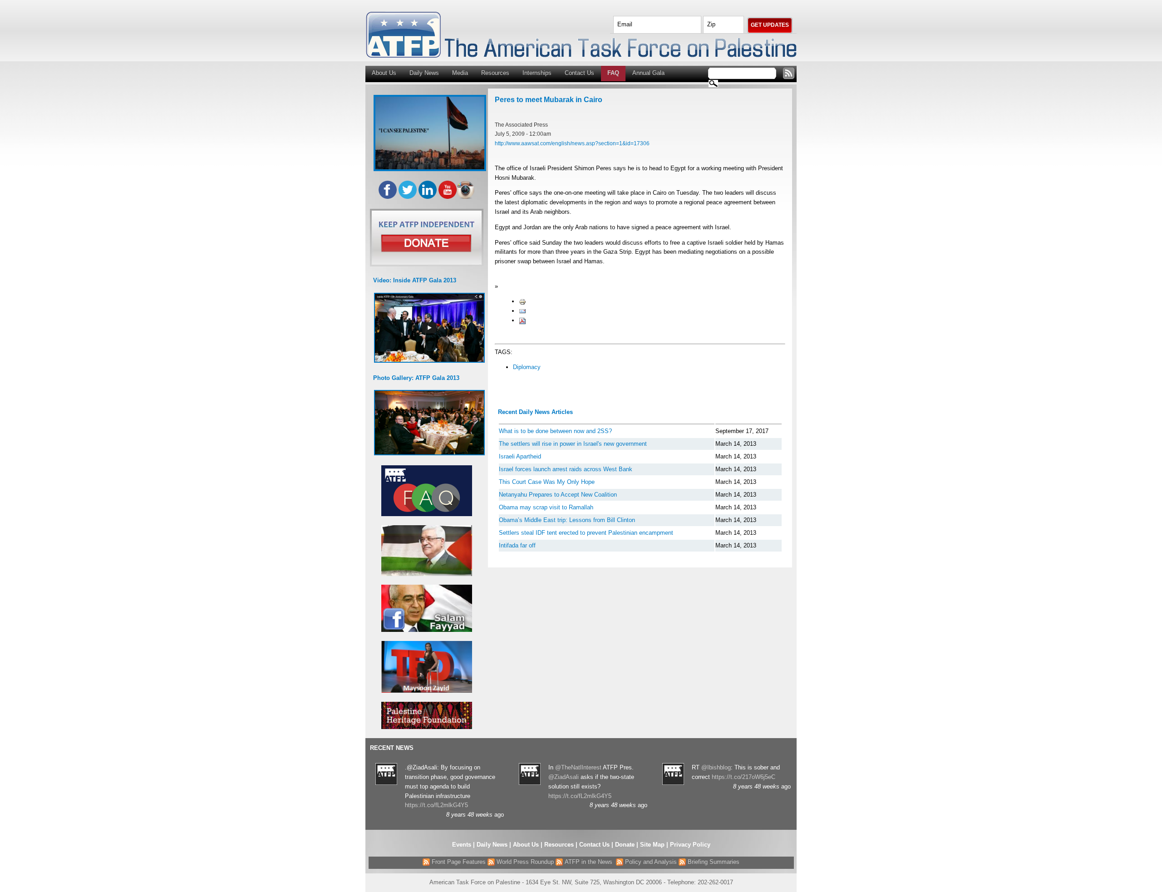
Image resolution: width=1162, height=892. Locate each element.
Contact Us (579, 72)
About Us (384, 72)
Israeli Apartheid (520, 456)
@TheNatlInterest (578, 767)
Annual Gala (648, 72)
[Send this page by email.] (522, 310)
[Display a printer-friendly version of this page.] (522, 301)
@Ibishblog (716, 767)
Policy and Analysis (650, 861)
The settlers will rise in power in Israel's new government (573, 443)
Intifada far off (517, 545)
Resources (495, 72)
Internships (536, 72)
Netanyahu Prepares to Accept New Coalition (558, 494)
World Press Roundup (524, 861)
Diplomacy (527, 367)
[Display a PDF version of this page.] (522, 320)
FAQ (613, 72)
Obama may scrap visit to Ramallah (546, 507)
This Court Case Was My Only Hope (547, 481)
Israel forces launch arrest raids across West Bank (565, 469)
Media (460, 72)
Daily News (424, 72)
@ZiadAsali (563, 777)
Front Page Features (458, 861)
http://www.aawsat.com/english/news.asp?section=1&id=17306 (572, 143)
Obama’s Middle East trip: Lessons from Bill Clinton (567, 520)
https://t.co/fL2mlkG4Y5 (436, 805)
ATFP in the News (588, 861)
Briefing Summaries (712, 861)
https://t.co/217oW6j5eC (743, 777)
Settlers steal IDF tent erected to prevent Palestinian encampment (586, 532)
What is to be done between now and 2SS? (555, 431)
